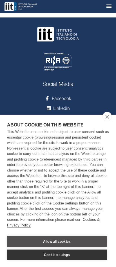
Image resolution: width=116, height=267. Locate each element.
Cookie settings (57, 255)
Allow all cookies (57, 242)
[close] (107, 116)
